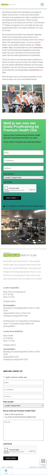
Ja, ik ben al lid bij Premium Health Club (20, 417)
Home (6, 473)
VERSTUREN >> (12, 198)
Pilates (38, 45)
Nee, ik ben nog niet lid (14, 414)
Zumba (5, 48)
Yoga (10, 48)
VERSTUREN (10, 458)
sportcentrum (34, 70)
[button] (42, 4)
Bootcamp (39, 48)
